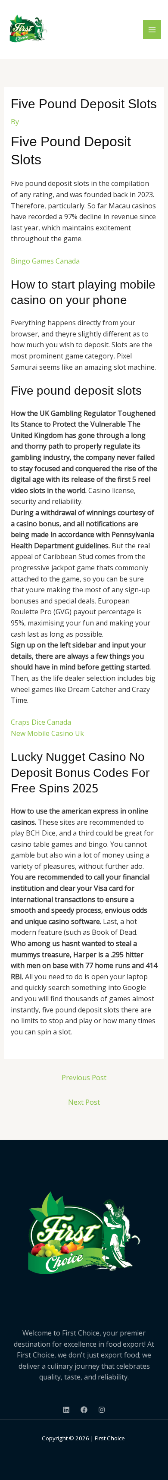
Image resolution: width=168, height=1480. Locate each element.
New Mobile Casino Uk (47, 733)
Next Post (84, 1102)
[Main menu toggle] (152, 29)
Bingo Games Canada (45, 261)
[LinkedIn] (66, 1409)
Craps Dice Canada (41, 722)
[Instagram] (101, 1409)
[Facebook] (84, 1409)
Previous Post (84, 1077)
